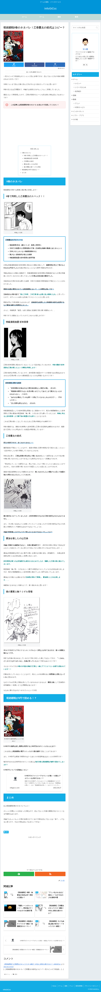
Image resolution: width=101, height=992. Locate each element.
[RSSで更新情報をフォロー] (50, 874)
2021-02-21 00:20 (8, 967)
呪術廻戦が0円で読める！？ (30, 169)
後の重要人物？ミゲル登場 (32, 167)
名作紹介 (78, 91)
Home (54, 986)
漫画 (7, 832)
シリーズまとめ (80, 87)
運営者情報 (79, 986)
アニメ (77, 103)
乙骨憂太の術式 (29, 161)
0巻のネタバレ (26, 153)
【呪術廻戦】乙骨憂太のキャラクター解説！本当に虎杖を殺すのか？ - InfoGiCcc (32, 964)
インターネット (78, 111)
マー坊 (85, 49)
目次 (32, 149)
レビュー (78, 83)
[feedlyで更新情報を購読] (19, 874)
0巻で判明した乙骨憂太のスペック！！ (36, 155)
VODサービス (80, 107)
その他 (75, 119)
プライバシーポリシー (91, 986)
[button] (97, 27)
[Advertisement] (34, 129)
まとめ (24, 172)
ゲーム (75, 79)
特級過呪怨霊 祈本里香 (31, 158)
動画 (74, 99)
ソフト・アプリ (78, 115)
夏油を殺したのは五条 (31, 164)
